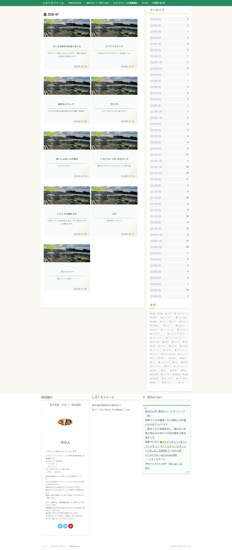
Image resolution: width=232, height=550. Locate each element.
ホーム (44, 546)
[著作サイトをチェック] (60, 526)
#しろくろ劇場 (158, 450)
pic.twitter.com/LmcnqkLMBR (161, 455)
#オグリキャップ (172, 442)
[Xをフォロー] (65, 526)
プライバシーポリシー (58, 546)
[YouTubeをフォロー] (70, 526)
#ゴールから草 (173, 450)
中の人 (65, 442)
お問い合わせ (74, 546)
